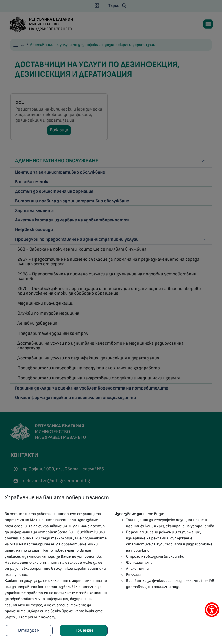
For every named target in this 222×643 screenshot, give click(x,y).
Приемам (83, 630)
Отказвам (29, 630)
